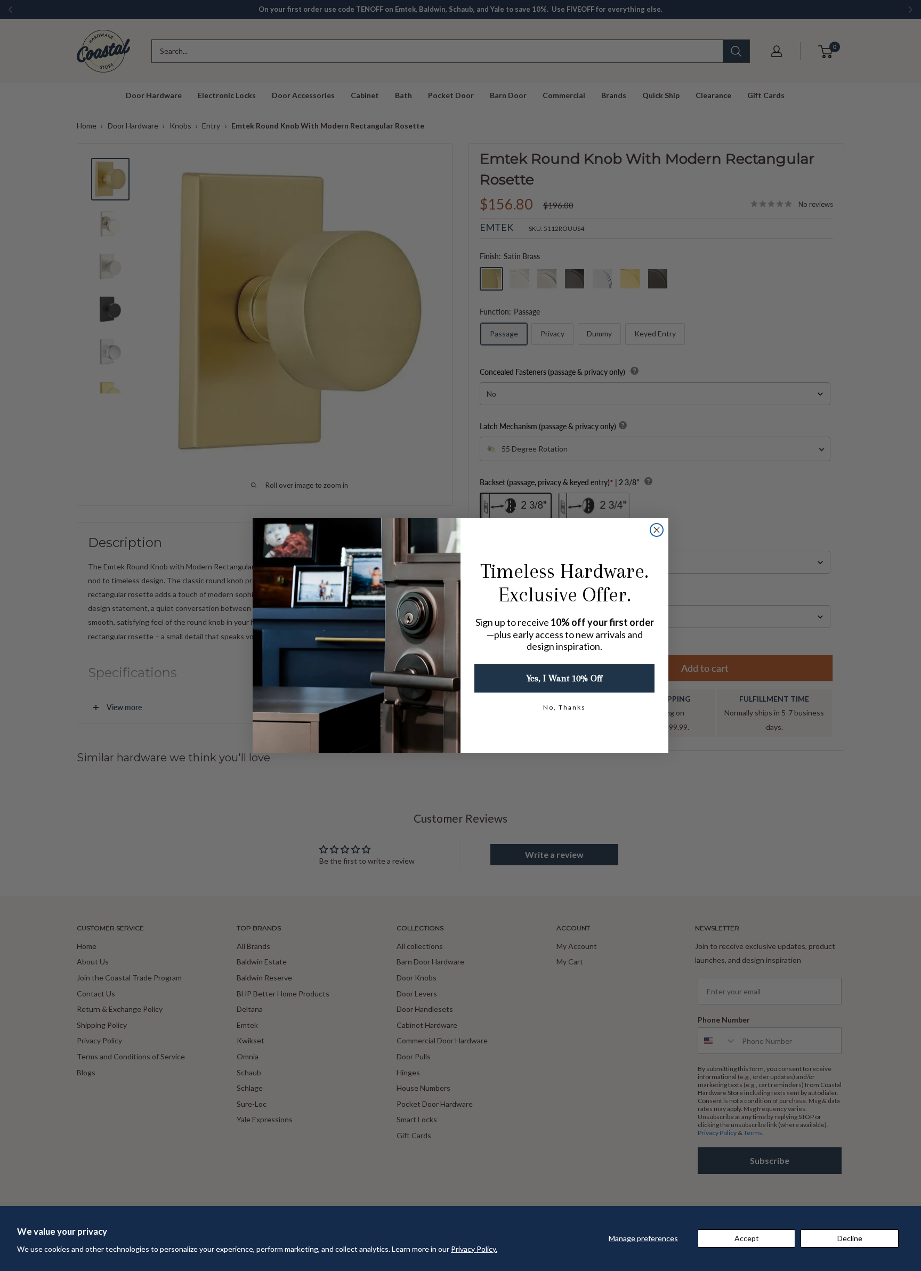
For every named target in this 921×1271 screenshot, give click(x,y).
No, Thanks (564, 707)
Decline (849, 1238)
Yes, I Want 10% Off (564, 678)
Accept (746, 1238)
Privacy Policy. (474, 1248)
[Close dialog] (656, 530)
